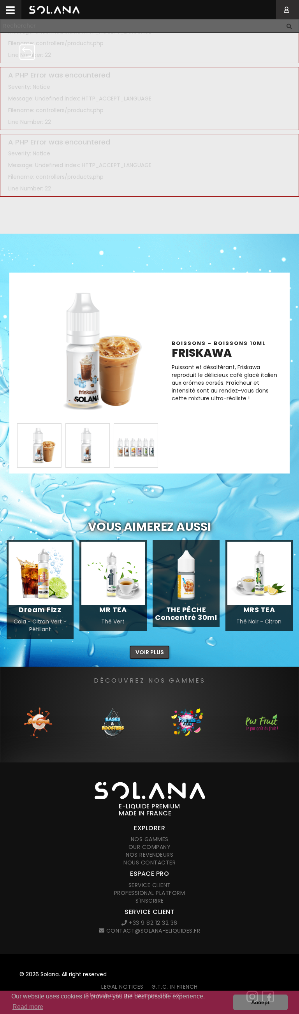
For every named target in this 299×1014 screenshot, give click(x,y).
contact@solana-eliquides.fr (152, 931)
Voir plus (149, 652)
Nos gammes (150, 839)
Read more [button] (27, 1006)
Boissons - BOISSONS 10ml (219, 343)
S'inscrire (149, 901)
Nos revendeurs (149, 855)
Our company (149, 847)
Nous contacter (149, 862)
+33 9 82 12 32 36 (152, 923)
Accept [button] (260, 1002)
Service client (149, 885)
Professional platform (149, 893)
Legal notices (122, 987)
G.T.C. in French (174, 987)
